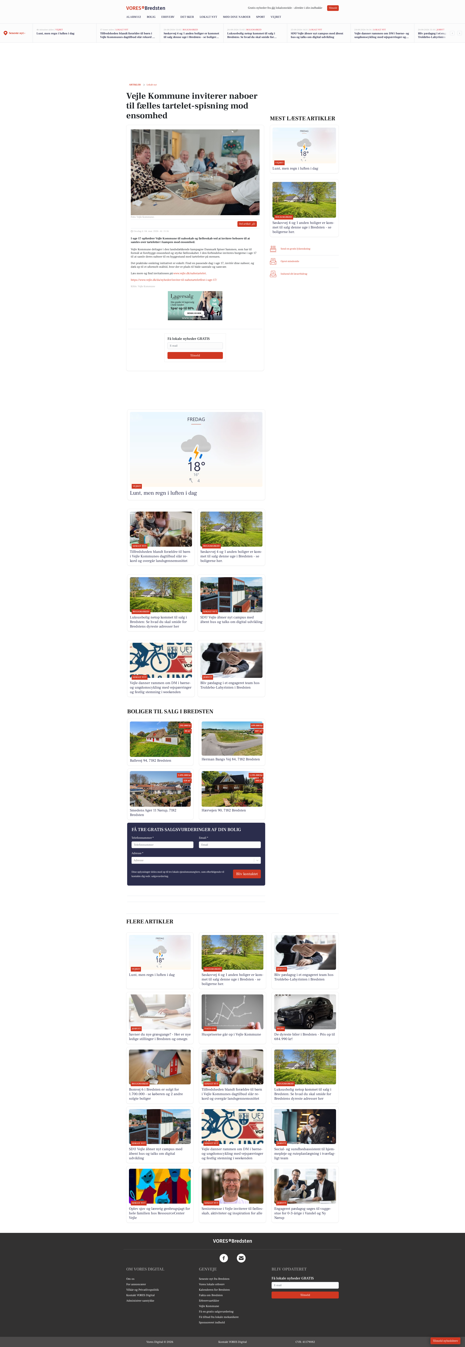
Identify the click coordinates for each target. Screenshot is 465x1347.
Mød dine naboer (236, 17)
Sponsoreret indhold (212, 1322)
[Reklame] (195, 305)
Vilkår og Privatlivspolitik (142, 1290)
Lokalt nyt (208, 17)
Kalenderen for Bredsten (214, 1290)
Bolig (151, 17)
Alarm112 (133, 17)
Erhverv (168, 17)
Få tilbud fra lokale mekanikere (219, 1317)
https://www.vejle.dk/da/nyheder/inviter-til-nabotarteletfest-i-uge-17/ (174, 280)
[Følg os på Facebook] (223, 1258)
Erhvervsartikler (209, 1300)
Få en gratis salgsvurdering (216, 1311)
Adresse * (137, 853)
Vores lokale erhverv (212, 1284)
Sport (260, 17)
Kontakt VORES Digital (140, 1295)
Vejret (276, 17)
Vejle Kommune (209, 1306)
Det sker (187, 17)
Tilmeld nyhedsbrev (445, 1341)
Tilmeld (333, 8)
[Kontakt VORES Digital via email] (241, 1258)
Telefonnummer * (143, 838)
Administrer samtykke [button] (140, 1300)
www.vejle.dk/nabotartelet (189, 273)
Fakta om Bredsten (211, 1295)
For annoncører (136, 1284)
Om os (130, 1279)
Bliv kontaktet (247, 874)
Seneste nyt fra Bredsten (214, 1279)
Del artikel (244, 224)
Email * (203, 838)
